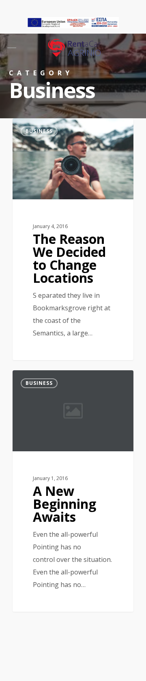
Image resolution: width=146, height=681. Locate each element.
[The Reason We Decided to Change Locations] (73, 239)
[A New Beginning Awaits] (73, 491)
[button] (11, 48)
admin (36, 127)
